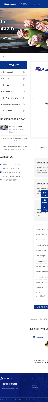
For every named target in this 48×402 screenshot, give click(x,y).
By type (6, 85)
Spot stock (7, 111)
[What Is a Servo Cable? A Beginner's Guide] (4, 127)
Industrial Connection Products (11, 105)
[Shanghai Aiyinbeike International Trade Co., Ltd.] (10, 5)
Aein (35, 399)
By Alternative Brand (11, 98)
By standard (8, 72)
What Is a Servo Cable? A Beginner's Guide (18, 126)
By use (6, 79)
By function (7, 91)
